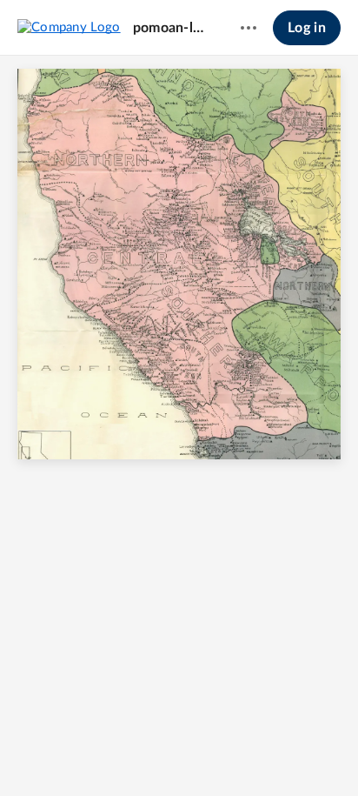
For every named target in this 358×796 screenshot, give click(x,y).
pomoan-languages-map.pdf (170, 28)
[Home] (69, 27)
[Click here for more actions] (248, 27)
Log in (307, 28)
